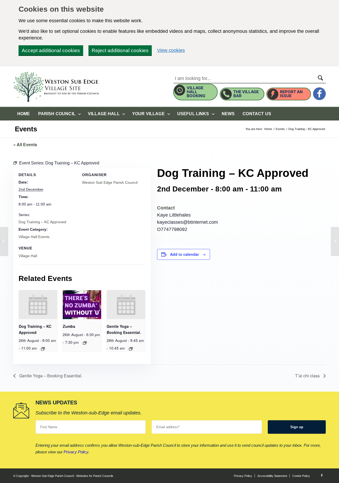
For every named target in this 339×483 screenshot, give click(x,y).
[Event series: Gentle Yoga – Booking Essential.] (131, 348)
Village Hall (28, 256)
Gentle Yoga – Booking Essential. (50, 376)
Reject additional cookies (120, 50)
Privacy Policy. (76, 452)
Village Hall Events (34, 237)
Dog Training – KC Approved (42, 222)
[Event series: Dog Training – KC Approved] (43, 348)
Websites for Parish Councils (94, 475)
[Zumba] (4, 241)
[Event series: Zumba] (85, 343)
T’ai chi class (308, 376)
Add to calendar (184, 254)
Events (26, 129)
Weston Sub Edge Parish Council (109, 182)
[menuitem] (23, 113)
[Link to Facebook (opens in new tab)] (322, 475)
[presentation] (38, 304)
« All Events (25, 144)
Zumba (69, 326)
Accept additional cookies (51, 50)
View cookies (171, 50)
